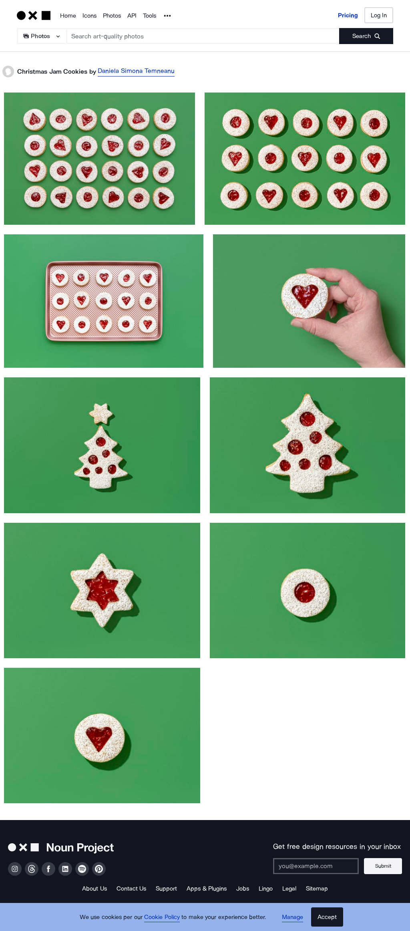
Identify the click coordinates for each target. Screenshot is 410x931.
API (132, 15)
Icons (89, 15)
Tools (149, 15)
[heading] (99, 159)
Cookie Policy (162, 917)
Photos (112, 15)
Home (68, 15)
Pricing (348, 15)
